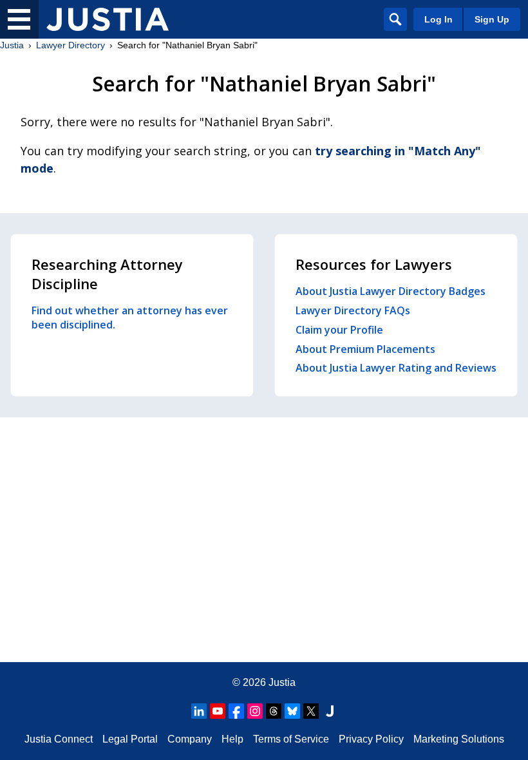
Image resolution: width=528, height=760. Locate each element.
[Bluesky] (292, 711)
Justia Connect (58, 739)
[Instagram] (255, 711)
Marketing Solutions (458, 739)
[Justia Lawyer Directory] (107, 19)
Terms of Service (291, 739)
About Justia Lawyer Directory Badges (391, 291)
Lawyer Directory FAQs (353, 310)
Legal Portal (130, 739)
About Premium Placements (365, 349)
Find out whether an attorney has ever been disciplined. (130, 317)
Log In (438, 19)
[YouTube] (217, 711)
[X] (311, 711)
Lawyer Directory (70, 45)
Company (189, 739)
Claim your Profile (339, 330)
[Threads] (273, 711)
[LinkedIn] (199, 711)
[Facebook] (236, 711)
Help (232, 739)
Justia (12, 45)
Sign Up (492, 19)
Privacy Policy (371, 739)
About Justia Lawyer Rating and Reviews (396, 368)
